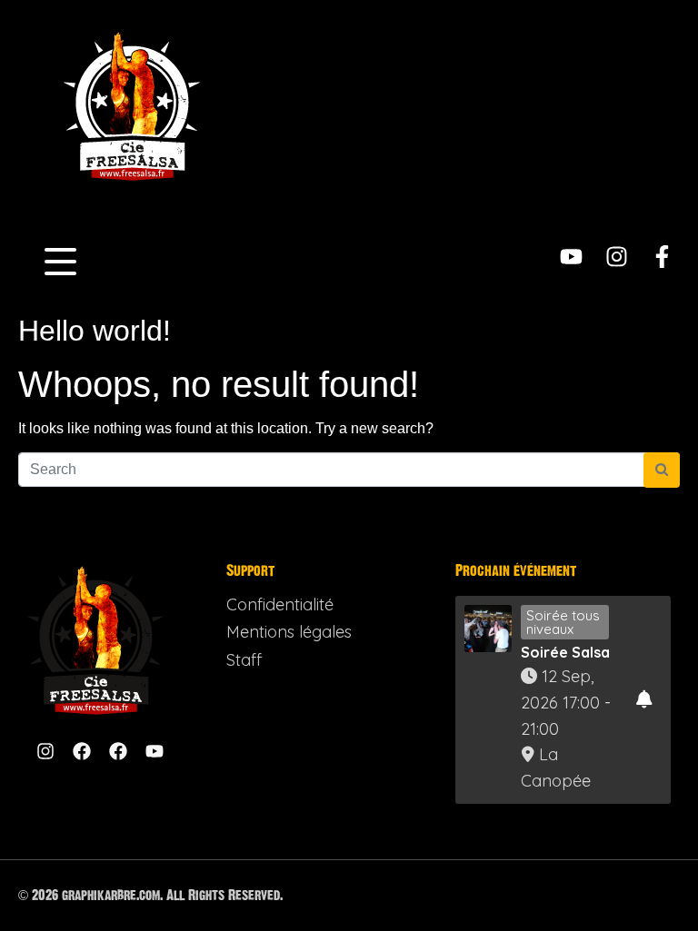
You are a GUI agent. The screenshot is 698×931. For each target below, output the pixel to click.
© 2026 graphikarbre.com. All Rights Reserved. (150, 895)
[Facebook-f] (662, 256)
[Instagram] (616, 256)
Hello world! (94, 330)
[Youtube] (571, 256)
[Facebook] (82, 751)
